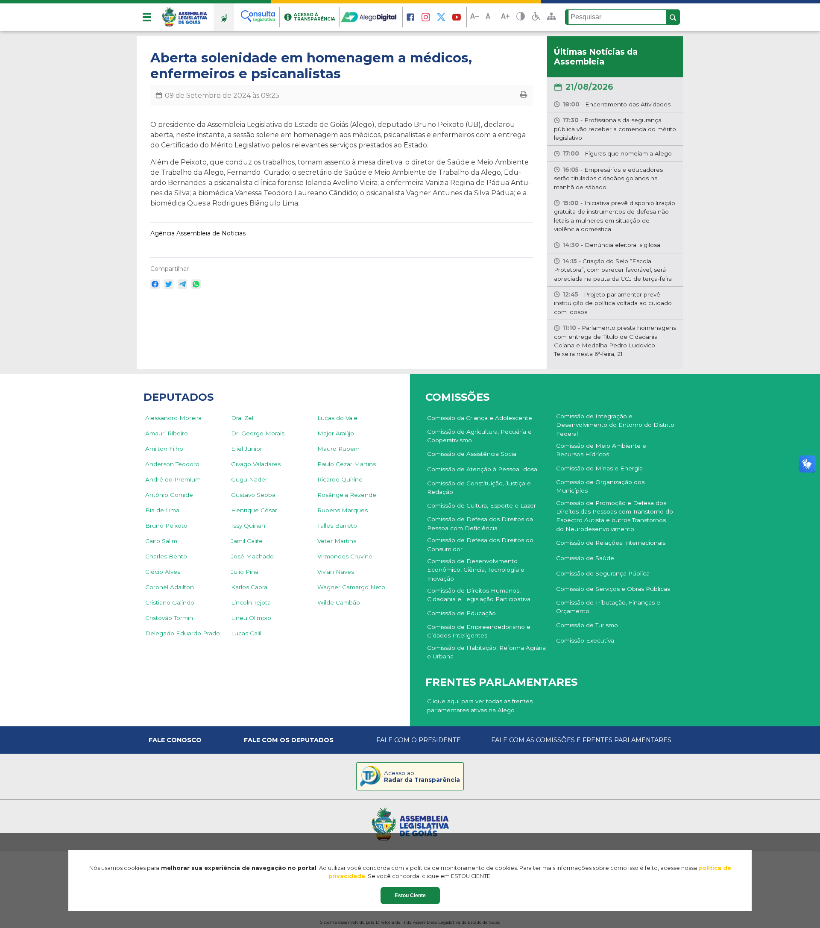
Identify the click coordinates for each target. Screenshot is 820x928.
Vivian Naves (335, 571)
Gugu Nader (249, 479)
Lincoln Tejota (251, 602)
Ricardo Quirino (340, 479)
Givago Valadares (256, 464)
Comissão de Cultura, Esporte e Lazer (481, 505)
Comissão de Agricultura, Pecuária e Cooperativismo (479, 435)
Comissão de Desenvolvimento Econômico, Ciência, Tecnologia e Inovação (475, 570)
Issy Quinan (248, 525)
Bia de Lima (162, 510)
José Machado (252, 556)
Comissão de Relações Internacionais (610, 542)
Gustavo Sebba (253, 494)
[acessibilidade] (536, 17)
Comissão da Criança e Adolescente (479, 417)
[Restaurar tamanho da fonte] (490, 17)
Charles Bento (166, 556)
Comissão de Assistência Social (472, 453)
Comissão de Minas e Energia (599, 468)
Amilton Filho (164, 448)
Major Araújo (335, 433)
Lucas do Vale (337, 417)
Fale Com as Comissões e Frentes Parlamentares (581, 740)
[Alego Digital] (371, 17)
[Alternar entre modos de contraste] (521, 17)
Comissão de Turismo (587, 625)
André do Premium (173, 479)
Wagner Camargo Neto (351, 587)
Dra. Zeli (243, 417)
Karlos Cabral (250, 587)
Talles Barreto (337, 525)
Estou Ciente (410, 896)
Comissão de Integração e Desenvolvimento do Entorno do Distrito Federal (615, 425)
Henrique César (254, 510)
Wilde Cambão (338, 602)
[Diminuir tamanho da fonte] (474, 17)
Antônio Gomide (169, 494)
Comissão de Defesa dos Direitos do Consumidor (480, 544)
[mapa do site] (551, 17)
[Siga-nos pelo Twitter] (441, 17)
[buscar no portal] (673, 17)
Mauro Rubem (338, 448)
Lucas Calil (246, 633)
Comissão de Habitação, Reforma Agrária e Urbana (486, 652)
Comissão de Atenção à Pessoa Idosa (482, 469)
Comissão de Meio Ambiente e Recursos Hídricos (601, 450)
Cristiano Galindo (169, 602)
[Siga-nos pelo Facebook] (410, 17)
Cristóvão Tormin (169, 617)
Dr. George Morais (257, 433)
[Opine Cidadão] (224, 17)
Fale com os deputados (289, 740)
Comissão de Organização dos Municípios (600, 486)
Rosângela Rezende (346, 494)
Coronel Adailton (169, 587)
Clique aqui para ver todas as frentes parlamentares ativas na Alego (480, 705)
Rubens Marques (342, 510)
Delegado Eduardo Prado (182, 633)
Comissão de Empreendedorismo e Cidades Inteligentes (478, 631)
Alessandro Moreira (173, 417)
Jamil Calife (247, 540)
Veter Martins (336, 540)
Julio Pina (244, 571)
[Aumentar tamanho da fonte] (505, 17)
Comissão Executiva (585, 640)
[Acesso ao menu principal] (147, 17)
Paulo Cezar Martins (346, 464)
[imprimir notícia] (524, 95)
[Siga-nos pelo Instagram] (426, 17)
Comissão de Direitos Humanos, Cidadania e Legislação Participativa (478, 594)
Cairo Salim (161, 540)
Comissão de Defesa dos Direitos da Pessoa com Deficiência (480, 523)
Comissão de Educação (461, 613)
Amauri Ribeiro (166, 433)
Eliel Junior (246, 448)
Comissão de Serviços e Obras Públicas (613, 588)
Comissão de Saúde (585, 558)
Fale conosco (175, 740)
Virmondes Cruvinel (345, 556)
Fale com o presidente (418, 740)
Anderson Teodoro (172, 464)
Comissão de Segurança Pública (603, 573)
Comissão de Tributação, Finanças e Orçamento (608, 606)
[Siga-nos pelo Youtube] (457, 17)
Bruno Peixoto (166, 525)
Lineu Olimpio (251, 617)
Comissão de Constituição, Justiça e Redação (479, 487)
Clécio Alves (162, 571)
